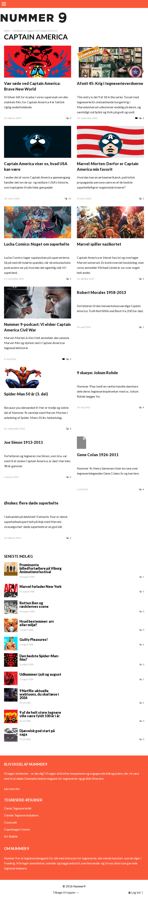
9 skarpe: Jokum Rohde (97, 372)
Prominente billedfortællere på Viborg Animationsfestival (40, 568)
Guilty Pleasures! (33, 639)
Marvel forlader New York (40, 586)
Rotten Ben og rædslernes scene (34, 604)
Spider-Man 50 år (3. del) (26, 394)
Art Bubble (11, 836)
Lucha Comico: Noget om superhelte (36, 244)
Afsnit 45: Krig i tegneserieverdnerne (110, 83)
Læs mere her (12, 789)
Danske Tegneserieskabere (21, 815)
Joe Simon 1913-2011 (23, 442)
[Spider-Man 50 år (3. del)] (23, 387)
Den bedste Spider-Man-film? (39, 657)
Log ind (135, 892)
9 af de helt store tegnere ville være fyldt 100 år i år (40, 714)
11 (69, 198)
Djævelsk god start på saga (37, 732)
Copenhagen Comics (17, 829)
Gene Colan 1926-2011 (98, 454)
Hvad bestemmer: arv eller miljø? (36, 623)
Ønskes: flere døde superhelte (31, 503)
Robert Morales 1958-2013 (101, 292)
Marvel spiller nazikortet (99, 244)
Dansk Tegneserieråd (17, 808)
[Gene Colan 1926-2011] (81, 447)
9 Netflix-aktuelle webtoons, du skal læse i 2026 (39, 694)
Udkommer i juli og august (40, 674)
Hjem (7, 30)
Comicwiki (10, 822)
